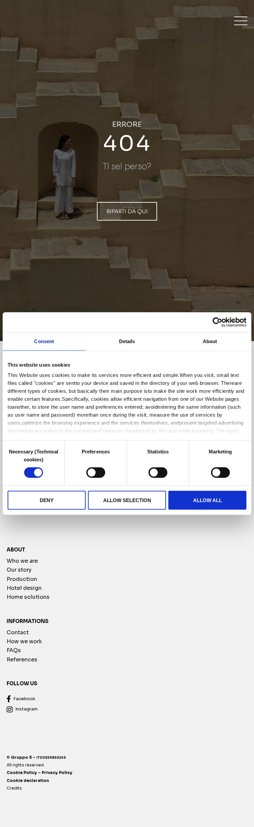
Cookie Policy (22, 772)
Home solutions (28, 597)
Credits (14, 788)
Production (22, 579)
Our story (19, 569)
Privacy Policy (57, 772)
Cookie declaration (28, 780)
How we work (24, 641)
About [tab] (210, 341)
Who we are (22, 560)
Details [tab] (127, 341)
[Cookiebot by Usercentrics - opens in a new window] (217, 322)
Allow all (207, 500)
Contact (18, 632)
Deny (47, 500)
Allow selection (127, 500)
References (22, 659)
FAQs (14, 650)
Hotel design (24, 588)
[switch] (95, 472)
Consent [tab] (44, 341)
